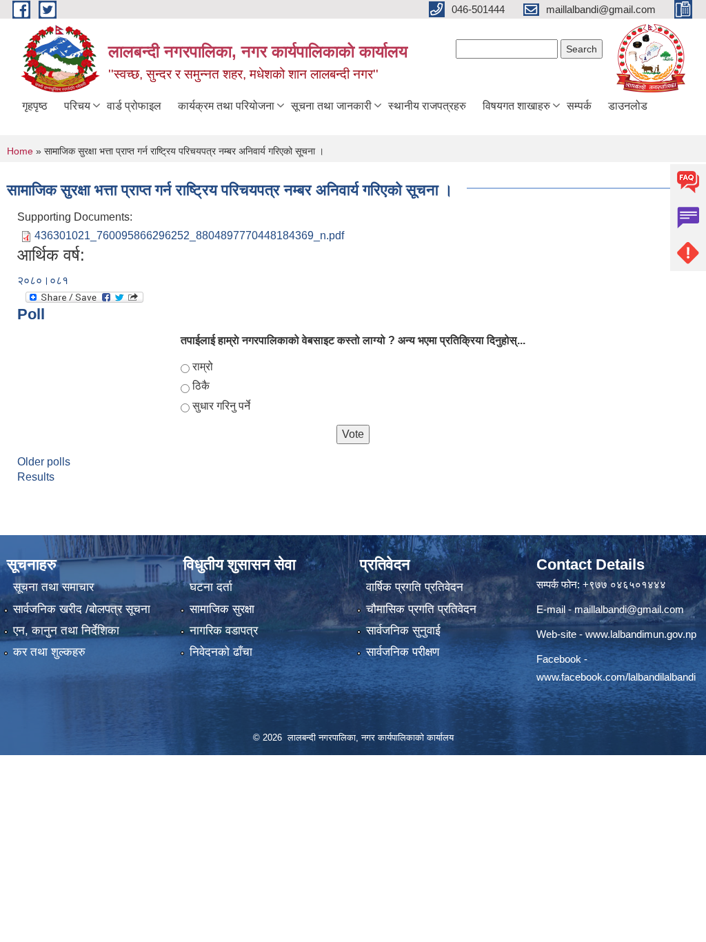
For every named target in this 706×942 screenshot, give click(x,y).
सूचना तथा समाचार (53, 587)
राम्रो (202, 366)
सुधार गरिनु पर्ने (221, 406)
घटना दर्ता (211, 587)
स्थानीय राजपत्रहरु (427, 106)
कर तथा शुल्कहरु (49, 652)
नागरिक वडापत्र (224, 630)
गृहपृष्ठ (35, 106)
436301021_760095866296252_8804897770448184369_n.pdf (189, 235)
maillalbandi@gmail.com (629, 609)
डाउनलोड (627, 106)
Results (35, 477)
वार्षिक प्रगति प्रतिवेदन (414, 587)
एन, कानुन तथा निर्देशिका (66, 630)
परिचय (77, 106)
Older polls (43, 462)
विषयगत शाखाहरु (516, 106)
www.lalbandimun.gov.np (640, 634)
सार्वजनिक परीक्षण (402, 652)
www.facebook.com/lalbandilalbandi (616, 677)
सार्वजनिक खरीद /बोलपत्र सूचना (81, 609)
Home (20, 151)
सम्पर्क (579, 106)
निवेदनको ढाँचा (221, 652)
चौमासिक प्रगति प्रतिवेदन (421, 609)
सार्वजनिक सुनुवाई (403, 630)
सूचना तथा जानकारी (331, 106)
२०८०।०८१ (42, 280)
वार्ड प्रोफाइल (134, 106)
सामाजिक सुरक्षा (222, 609)
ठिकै (201, 386)
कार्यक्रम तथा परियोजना (226, 106)
